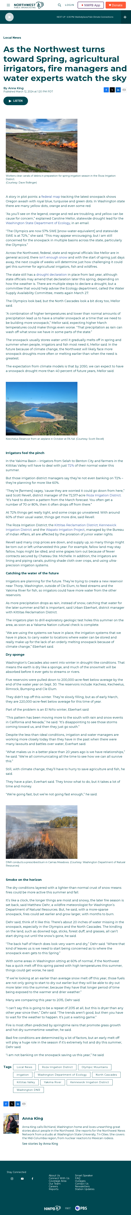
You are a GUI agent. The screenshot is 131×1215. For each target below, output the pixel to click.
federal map (50, 197)
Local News (12, 37)
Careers (53, 1186)
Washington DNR (28, 1089)
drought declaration (51, 275)
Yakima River (52, 1082)
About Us (54, 1175)
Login (69, 4)
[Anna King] (11, 1123)
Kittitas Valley (26, 1082)
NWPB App (92, 5)
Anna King (32, 1118)
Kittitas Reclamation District (76, 525)
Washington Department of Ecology (62, 1074)
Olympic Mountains (95, 1067)
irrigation (23, 1074)
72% (71, 465)
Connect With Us (59, 1178)
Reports (53, 1189)
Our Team (55, 1183)
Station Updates (84, 1189)
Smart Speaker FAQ (84, 1177)
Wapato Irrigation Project (65, 530)
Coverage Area (57, 1181)
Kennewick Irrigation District (89, 1082)
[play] (9, 17)
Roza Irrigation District (103, 495)
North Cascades (106, 1074)
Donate (117, 5)
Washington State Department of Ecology (38, 223)
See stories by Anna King (40, 1143)
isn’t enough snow (53, 257)
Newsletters (82, 1186)
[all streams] (126, 17)
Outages (80, 1181)
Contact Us (81, 1183)
